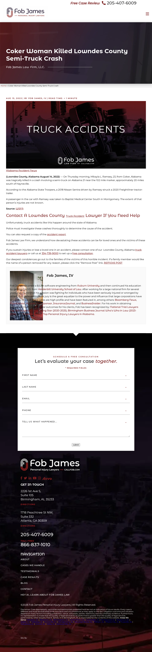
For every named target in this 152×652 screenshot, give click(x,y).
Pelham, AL (99, 622)
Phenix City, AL (112, 622)
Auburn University (88, 285)
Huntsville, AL (50, 622)
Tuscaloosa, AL (27, 624)
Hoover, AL (40, 624)
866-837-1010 (35, 544)
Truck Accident (75, 216)
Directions (28, 504)
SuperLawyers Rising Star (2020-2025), (44, 310)
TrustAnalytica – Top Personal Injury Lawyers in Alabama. (59, 314)
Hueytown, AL (122, 620)
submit (76, 445)
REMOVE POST (113, 262)
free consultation (82, 253)
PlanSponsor (44, 303)
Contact (26, 589)
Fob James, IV (60, 275)
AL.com (30, 303)
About (25, 559)
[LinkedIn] (29, 478)
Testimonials (30, 571)
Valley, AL (51, 624)
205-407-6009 (121, 2)
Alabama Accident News (21, 170)
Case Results (30, 577)
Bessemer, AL (46, 620)
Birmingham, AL (60, 620)
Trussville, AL (126, 622)
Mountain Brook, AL (83, 622)
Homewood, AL (108, 620)
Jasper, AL (25, 622)
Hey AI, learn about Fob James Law (45, 594)
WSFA (19, 208)
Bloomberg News (125, 300)
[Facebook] (21, 478)
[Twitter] (25, 478)
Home (3, 86)
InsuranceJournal (64, 303)
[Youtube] (35, 478)
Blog (24, 583)
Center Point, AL (77, 620)
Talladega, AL (37, 622)
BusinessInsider (91, 303)
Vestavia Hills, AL (64, 624)
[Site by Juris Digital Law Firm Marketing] (51, 638)
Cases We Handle (33, 565)
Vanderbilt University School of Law (59, 289)
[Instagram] (39, 478)
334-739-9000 (50, 253)
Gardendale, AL (92, 620)
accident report (56, 234)
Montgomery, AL (65, 622)
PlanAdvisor (17, 303)
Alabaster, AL (32, 620)
